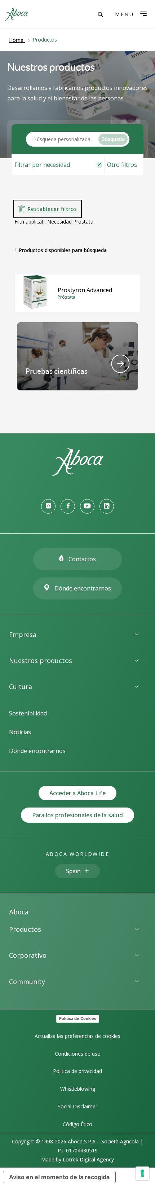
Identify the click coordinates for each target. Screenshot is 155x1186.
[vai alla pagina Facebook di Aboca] (68, 506)
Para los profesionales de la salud (77, 815)
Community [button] (27, 981)
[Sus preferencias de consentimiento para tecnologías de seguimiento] (142, 1173)
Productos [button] (25, 929)
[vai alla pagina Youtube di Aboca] (87, 506)
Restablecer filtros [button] (52, 208)
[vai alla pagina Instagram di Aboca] (48, 506)
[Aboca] (16, 14)
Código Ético (77, 1124)
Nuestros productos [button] (40, 660)
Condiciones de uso (78, 1053)
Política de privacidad (77, 1071)
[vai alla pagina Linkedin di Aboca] (106, 506)
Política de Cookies (77, 1018)
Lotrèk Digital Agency (88, 1159)
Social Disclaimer (77, 1106)
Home (16, 39)
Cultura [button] (20, 686)
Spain (73, 871)
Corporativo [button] (27, 955)
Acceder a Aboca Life (77, 793)
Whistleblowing (77, 1088)
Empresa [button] (22, 634)
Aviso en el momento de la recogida (59, 1177)
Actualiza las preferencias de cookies (77, 1036)
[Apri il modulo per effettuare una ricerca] (100, 14)
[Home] (77, 473)
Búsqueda (113, 138)
